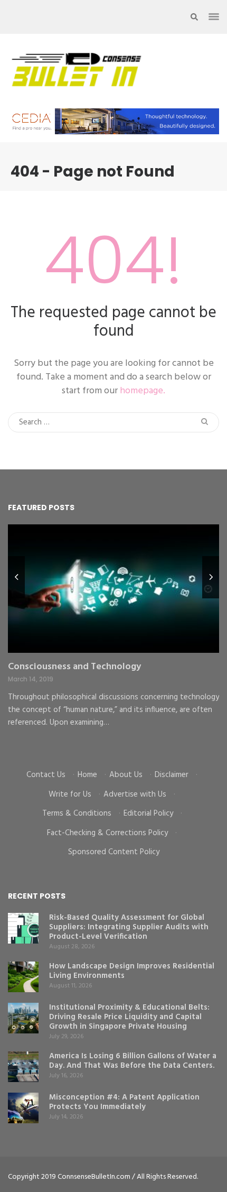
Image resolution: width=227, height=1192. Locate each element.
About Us (126, 775)
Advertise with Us (134, 794)
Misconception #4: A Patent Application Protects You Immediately (124, 1102)
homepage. (142, 391)
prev (16, 577)
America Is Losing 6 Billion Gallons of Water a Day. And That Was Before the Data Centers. (132, 1061)
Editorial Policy (148, 813)
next (210, 577)
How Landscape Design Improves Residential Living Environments (131, 971)
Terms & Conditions (76, 813)
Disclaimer (171, 775)
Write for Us (70, 794)
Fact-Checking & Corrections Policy (107, 833)
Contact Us (45, 775)
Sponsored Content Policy (113, 852)
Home (87, 775)
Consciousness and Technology (74, 666)
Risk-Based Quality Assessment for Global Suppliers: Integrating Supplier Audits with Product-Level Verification (129, 927)
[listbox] (113, 638)
